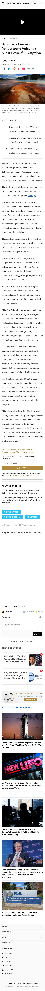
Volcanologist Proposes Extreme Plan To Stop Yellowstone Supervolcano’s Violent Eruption (22, 500)
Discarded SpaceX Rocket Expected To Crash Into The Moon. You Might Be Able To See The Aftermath (22, 745)
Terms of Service (19, 475)
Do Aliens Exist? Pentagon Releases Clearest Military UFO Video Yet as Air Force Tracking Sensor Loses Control (21, 785)
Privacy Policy (34, 475)
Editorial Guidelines (33, 533)
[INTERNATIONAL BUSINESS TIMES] (22, 3)
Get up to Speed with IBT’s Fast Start (28, 693)
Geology (32, 195)
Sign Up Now (30, 699)
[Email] (28, 68)
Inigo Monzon (10, 61)
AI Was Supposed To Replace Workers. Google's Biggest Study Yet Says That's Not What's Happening (21, 832)
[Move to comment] (33, 68)
